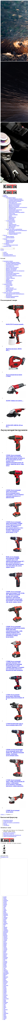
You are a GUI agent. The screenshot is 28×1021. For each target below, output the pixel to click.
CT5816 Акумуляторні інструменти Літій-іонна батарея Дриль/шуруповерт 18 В (15, 697)
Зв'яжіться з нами (7, 246)
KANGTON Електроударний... (15, 324)
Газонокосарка (12, 226)
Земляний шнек (12, 208)
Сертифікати (6, 243)
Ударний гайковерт (13, 214)
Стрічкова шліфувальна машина (16, 200)
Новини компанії (10, 241)
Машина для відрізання (14, 204)
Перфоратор (11, 218)
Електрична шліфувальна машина (16, 212)
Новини (5, 238)
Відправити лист (4, 857)
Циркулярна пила (13, 202)
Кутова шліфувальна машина (15, 198)
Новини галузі (9, 242)
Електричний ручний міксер (15, 209)
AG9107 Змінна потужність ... (14, 400)
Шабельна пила (12, 217)
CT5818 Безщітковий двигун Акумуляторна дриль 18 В (14, 724)
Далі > (3, 814)
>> (5, 814)
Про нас (5, 235)
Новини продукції (10, 240)
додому (5, 195)
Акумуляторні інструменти (15, 203)
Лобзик (10, 215)
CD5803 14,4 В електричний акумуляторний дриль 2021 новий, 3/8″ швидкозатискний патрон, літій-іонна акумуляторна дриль (15, 752)
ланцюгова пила (12, 224)
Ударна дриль (12, 213)
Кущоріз (11, 223)
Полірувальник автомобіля (15, 201)
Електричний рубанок (14, 211)
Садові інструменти (10, 220)
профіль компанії (10, 236)
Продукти (5, 196)
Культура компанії (10, 237)
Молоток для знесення (14, 206)
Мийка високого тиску (14, 225)
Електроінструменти (11, 197)
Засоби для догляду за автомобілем (14, 229)
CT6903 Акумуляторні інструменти (12, 811)
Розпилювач (11, 219)
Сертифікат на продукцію (12, 244)
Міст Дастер (11, 228)
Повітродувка (12, 221)
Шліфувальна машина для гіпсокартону (18, 207)
